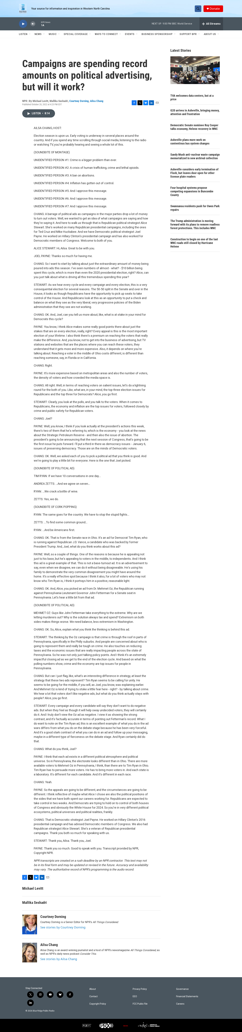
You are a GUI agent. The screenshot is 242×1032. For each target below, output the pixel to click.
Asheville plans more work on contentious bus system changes (189, 141)
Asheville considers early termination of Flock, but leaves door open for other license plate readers (194, 173)
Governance (182, 989)
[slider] (38, 23)
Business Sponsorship (157, 34)
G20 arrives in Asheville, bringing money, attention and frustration (194, 112)
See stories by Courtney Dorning (62, 927)
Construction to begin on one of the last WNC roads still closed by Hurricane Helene (194, 243)
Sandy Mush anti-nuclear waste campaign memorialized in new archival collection (195, 156)
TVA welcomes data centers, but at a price (192, 97)
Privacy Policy (140, 989)
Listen (23, 34)
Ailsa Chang (96, 101)
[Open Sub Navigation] (30, 34)
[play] (23, 24)
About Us (210, 34)
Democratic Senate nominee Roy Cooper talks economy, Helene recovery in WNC (194, 126)
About (92, 989)
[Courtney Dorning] (29, 924)
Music (53, 34)
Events (129, 34)
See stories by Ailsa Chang (58, 959)
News (38, 34)
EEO (135, 996)
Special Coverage (76, 34)
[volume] (33, 24)
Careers (180, 1004)
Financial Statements (187, 996)
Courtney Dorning (79, 101)
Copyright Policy (97, 1004)
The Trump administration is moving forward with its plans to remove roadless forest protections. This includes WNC (195, 224)
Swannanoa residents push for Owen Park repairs (195, 207)
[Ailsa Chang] (29, 952)
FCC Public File (140, 1004)
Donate (215, 8)
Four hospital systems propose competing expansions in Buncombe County (191, 191)
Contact (93, 996)
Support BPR (188, 34)
